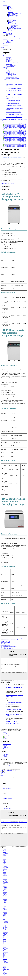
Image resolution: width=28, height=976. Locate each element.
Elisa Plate (10, 12)
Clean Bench (13, 26)
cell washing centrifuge (5, 645)
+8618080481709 (6, 808)
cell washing (3, 643)
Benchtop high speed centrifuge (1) (10, 639)
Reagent (5, 756)
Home (4, 3)
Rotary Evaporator (12, 30)
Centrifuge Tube (11, 9)
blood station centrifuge (5, 642)
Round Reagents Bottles (13, 15)
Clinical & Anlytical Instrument (14, 28)
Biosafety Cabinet (14, 25)
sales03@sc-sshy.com (10, 765)
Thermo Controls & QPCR (13, 27)
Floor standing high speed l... (13, 88)
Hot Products (3, 770)
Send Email (3, 772)
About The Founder (10, 40)
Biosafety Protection (12, 23)
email (9, 183)
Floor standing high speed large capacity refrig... (14, 695)
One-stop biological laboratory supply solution (15, 37)
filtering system (11, 14)
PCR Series (10, 8)
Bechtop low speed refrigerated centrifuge (13, 637)
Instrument (8, 17)
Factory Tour (8, 42)
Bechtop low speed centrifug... (14, 105)
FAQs (4, 43)
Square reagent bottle (12, 16)
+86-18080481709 (10, 766)
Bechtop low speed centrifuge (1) (14, 709)
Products (5, 5)
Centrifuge (10, 21)
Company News (9, 33)
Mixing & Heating (12, 20)
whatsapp (12, 183)
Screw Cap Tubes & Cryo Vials (14, 13)
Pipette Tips (10, 7)
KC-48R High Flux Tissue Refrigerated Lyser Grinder (13, 722)
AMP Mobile (13, 770)
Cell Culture (10, 10)
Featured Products (12, 29)
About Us (5, 39)
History (7, 41)
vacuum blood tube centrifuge (7, 648)
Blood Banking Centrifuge (6, 641)
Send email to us (4, 183)
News (4, 32)
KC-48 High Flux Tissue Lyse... (14, 117)
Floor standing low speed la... (13, 100)
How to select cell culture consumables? (14, 36)
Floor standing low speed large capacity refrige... (14, 703)
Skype (2, 775)
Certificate (5, 745)
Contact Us (5, 45)
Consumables (8, 6)
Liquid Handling (11, 19)
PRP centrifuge (4, 647)
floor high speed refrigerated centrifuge (8, 646)
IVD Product (5, 79)
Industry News (9, 34)
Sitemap (8, 770)
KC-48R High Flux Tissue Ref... (14, 94)
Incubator (10, 22)
